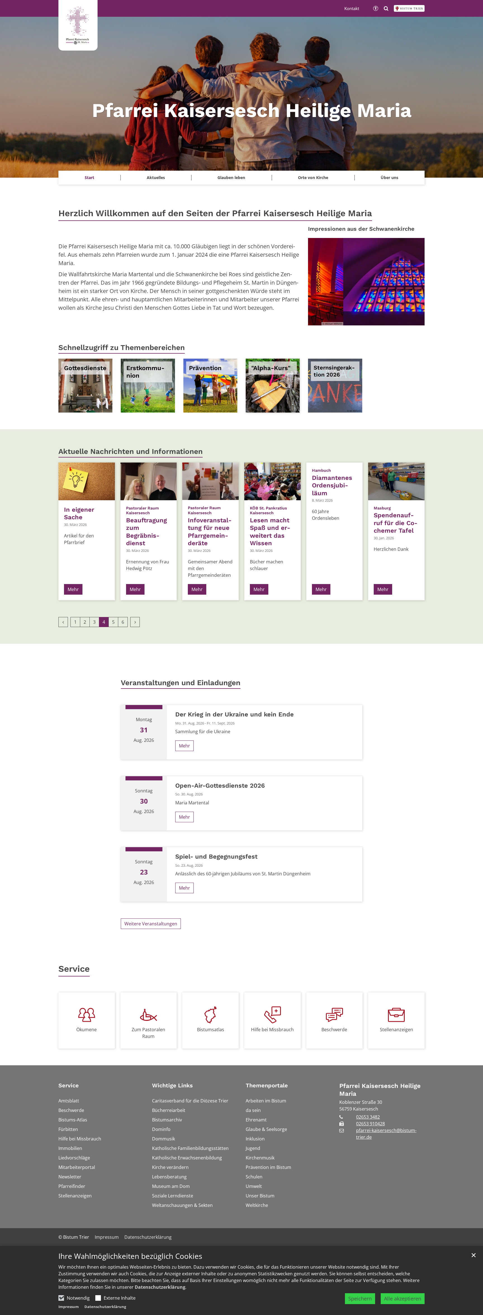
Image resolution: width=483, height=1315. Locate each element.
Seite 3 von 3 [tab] (376, 320)
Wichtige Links (172, 1085)
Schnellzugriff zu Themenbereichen (121, 347)
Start (89, 177)
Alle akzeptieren (402, 1298)
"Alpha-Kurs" (270, 368)
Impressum (68, 1306)
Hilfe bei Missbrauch (272, 1029)
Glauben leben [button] (231, 177)
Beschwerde (334, 1029)
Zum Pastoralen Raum (148, 1032)
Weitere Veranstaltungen (150, 924)
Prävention (205, 368)
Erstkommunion (145, 372)
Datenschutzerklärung (160, 1287)
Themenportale (267, 1085)
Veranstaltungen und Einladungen (180, 682)
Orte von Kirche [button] (313, 177)
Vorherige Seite (319, 281)
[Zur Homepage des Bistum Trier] (409, 8)
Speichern (360, 1298)
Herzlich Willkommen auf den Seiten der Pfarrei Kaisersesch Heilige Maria (215, 213)
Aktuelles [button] (156, 177)
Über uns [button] (389, 177)
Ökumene (86, 1029)
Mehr (73, 589)
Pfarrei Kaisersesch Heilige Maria (380, 1089)
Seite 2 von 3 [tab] (366, 320)
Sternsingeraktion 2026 (334, 371)
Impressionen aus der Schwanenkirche (361, 228)
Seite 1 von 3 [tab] (356, 320)
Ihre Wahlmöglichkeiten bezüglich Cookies (130, 1256)
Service (74, 969)
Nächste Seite (413, 281)
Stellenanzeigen (396, 1029)
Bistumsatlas (210, 1029)
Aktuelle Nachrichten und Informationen (130, 451)
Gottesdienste (85, 368)
